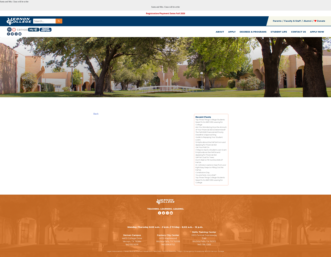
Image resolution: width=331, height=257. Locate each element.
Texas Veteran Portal (133, 251)
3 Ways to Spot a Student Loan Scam (211, 150)
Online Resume (169, 251)
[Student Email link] (9, 29)
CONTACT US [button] (298, 32)
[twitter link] (164, 216)
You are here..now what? (205, 175)
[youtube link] (20, 34)
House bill (148, 251)
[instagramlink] (168, 216)
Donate (320, 21)
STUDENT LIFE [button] (279, 32)
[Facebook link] (9, 34)
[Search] (59, 21)
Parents (277, 21)
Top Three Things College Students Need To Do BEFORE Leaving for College (210, 122)
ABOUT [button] (220, 32)
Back (96, 114)
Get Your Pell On (202, 147)
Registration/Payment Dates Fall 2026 (165, 13)
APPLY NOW (317, 32)
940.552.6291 (132, 244)
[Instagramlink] (16, 34)
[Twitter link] (13, 34)
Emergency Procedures (194, 251)
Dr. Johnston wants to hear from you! (210, 165)
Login (180, 251)
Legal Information (115, 251)
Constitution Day (202, 172)
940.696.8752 (168, 244)
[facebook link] (160, 216)
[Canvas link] (19, 29)
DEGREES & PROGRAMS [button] (253, 32)
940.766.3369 (204, 244)
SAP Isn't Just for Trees (204, 157)
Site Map (157, 251)
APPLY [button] (232, 32)
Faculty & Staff (292, 21)
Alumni (307, 21)
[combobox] (47, 21)
